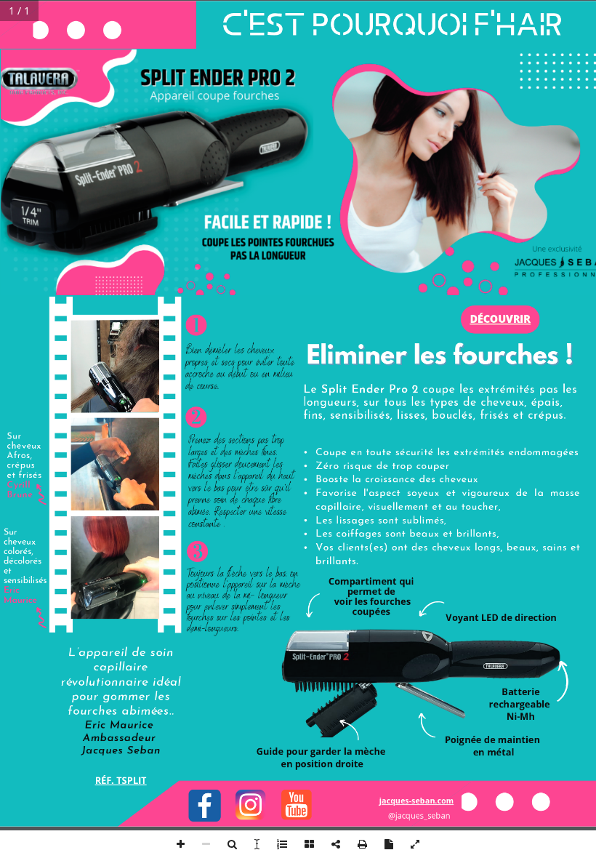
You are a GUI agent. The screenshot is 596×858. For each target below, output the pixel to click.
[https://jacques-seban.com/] (416, 800)
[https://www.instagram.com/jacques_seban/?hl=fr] (250, 805)
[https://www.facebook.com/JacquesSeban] (204, 806)
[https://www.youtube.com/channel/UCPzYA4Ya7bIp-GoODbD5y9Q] (296, 805)
